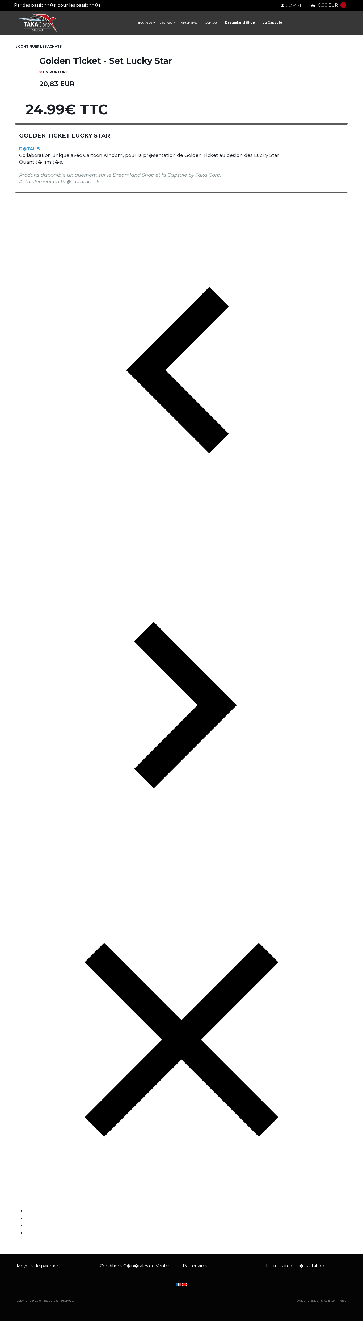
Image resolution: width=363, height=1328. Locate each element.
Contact (211, 22)
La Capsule (272, 22)
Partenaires (188, 22)
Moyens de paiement (39, 1265)
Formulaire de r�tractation (295, 1265)
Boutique (145, 22)
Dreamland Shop (240, 22)
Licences (165, 22)
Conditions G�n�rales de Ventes (135, 1265)
